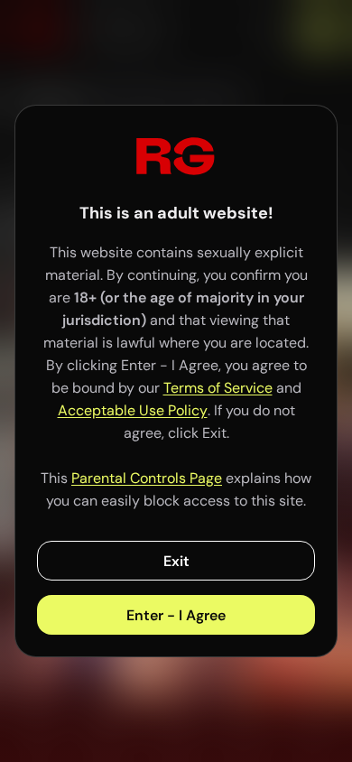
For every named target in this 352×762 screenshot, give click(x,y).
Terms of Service (218, 387)
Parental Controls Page (146, 478)
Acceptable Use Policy (133, 410)
